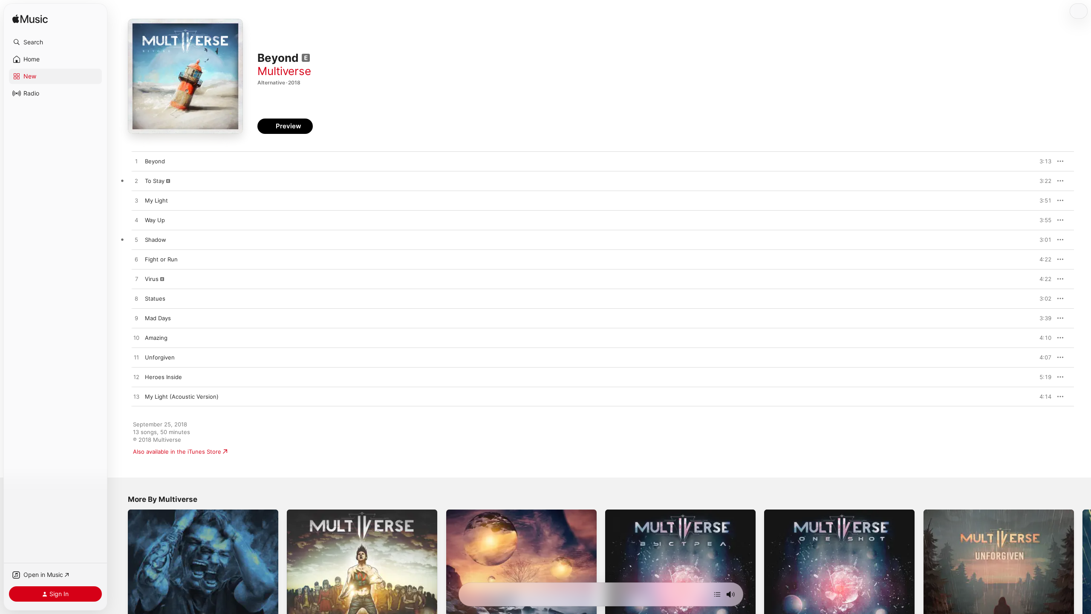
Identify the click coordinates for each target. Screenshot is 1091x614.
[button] (55, 42)
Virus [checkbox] (152, 278)
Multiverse (284, 71)
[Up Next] (717, 594)
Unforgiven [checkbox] (160, 357)
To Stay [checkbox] (155, 180)
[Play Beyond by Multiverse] (136, 161)
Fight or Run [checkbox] (161, 259)
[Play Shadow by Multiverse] (136, 240)
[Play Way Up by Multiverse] (136, 220)
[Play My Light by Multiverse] (136, 201)
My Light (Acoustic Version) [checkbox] (182, 396)
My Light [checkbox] (156, 200)
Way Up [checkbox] (155, 220)
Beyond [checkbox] (155, 161)
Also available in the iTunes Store (177, 451)
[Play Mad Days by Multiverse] (136, 318)
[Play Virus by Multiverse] (136, 279)
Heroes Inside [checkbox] (163, 377)
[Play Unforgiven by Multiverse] (136, 358)
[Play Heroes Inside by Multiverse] (136, 377)
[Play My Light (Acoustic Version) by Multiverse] (136, 397)
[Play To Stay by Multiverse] (136, 181)
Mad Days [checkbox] (158, 318)
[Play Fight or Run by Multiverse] (136, 260)
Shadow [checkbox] (155, 239)
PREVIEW (1042, 161)
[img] (30, 19)
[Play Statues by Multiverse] (136, 299)
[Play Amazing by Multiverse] (136, 338)
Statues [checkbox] (155, 298)
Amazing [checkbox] (156, 337)
